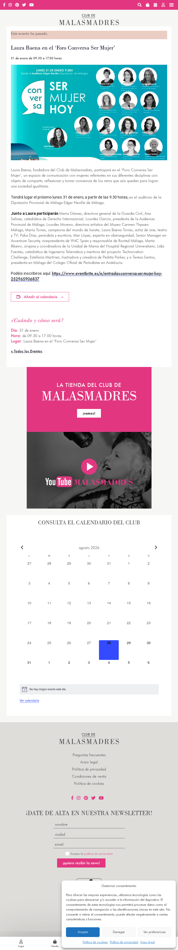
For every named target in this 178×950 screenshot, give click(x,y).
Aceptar (83, 932)
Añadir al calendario (41, 296)
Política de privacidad (124, 942)
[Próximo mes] (156, 547)
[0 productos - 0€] (148, 5)
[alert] (89, 689)
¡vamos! (89, 413)
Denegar (119, 932)
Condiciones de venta (89, 776)
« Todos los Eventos (26, 351)
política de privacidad (98, 853)
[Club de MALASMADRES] (89, 23)
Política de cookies (95, 942)
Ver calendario (29, 700)
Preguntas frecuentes (89, 755)
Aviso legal (147, 942)
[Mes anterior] (22, 547)
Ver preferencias (154, 932)
